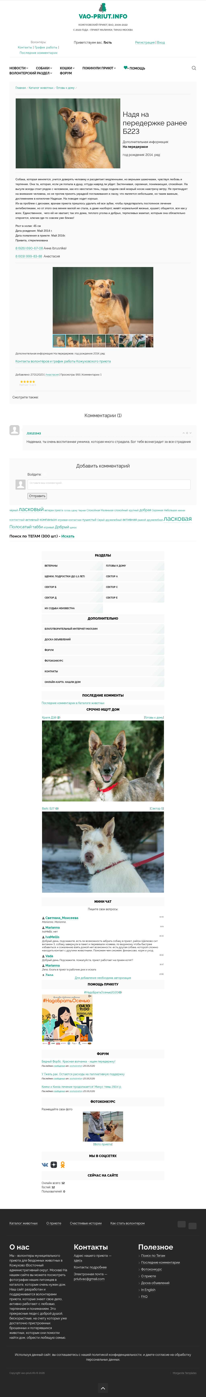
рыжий (142, 519)
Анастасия (52, 374)
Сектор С (112, 587)
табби (37, 527)
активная (130, 520)
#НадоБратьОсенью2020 (101, 992)
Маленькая (107, 510)
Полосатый (20, 526)
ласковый (31, 509)
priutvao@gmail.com (89, 1279)
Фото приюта (103, 1144)
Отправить (37, 496)
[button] (149, 300)
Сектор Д (51, 597)
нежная (181, 510)
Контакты (25, 47)
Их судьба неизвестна (60, 608)
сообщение (59, 1066)
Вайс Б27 (48, 808)
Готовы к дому (65, 87)
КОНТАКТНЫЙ (17, 520)
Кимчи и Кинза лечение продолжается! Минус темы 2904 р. (82, 1086)
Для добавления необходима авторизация (103, 977)
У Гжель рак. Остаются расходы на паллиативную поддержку (83, 1074)
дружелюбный (113, 520)
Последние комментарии (39, 52)
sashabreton (76, 1066)
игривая (63, 519)
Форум (49, 650)
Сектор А (112, 576)
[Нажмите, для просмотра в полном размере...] (68, 133)
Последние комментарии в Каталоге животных (73, 703)
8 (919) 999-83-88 (28, 256)
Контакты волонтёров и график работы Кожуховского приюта (63, 361)
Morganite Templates (185, 1373)
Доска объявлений (58, 639)
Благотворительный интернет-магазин (71, 628)
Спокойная (93, 510)
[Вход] (45, 475)
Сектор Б (50, 587)
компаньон (48, 520)
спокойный (121, 510)
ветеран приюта (53, 510)
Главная (20, 87)
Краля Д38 (49, 717)
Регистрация (145, 42)
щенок (73, 527)
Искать (67, 536)
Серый (101, 520)
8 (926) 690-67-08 (29, 248)
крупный (134, 510)
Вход (161, 42)
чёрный (13, 510)
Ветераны (51, 565)
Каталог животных (41, 87)
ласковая (178, 518)
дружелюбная (155, 520)
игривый (49, 527)
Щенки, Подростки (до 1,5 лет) (65, 576)
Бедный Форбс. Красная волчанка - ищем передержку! (78, 1061)
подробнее (98, 1267)
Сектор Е (111, 597)
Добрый (62, 527)
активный (32, 519)
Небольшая (170, 510)
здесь (78, 1260)
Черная (82, 510)
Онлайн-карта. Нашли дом (62, 682)
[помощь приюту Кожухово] (67, 1019)
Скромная (157, 510)
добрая (145, 510)
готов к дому (70, 510)
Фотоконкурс (54, 660)
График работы (46, 47)
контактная (74, 520)
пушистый (89, 519)
